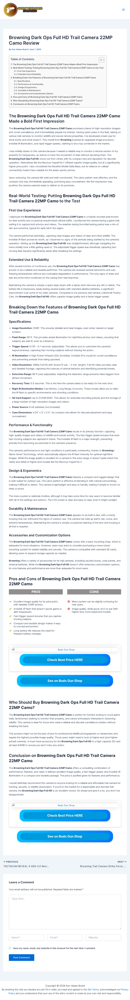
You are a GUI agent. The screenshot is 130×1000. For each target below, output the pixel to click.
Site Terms (93, 989)
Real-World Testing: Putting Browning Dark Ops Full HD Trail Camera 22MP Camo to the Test (58, 68)
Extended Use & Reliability (29, 74)
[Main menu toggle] (123, 9)
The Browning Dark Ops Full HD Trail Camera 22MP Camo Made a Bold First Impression (55, 64)
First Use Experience (26, 71)
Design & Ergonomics (27, 87)
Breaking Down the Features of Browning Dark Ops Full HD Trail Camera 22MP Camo (54, 77)
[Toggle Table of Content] (100, 60)
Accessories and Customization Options (35, 93)
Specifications (23, 81)
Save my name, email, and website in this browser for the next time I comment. (54, 948)
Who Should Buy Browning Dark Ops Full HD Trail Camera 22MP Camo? (48, 100)
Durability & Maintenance (29, 90)
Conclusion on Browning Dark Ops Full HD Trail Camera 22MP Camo (46, 104)
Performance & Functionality (30, 84)
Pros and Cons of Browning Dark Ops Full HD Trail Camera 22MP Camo (47, 97)
